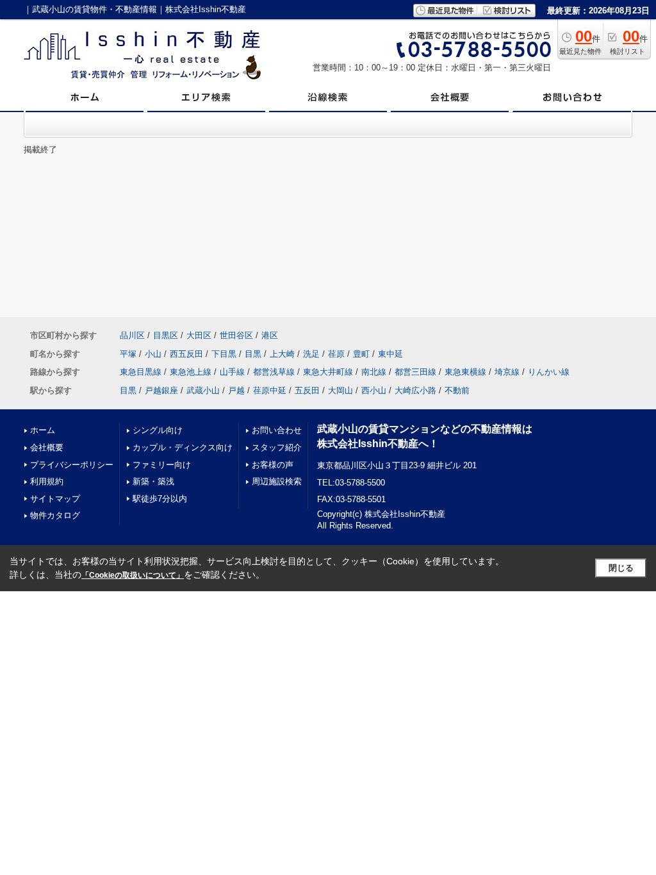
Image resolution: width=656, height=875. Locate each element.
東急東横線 (465, 372)
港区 (269, 335)
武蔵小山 (203, 390)
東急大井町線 (328, 372)
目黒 (253, 354)
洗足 (311, 354)
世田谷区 (236, 335)
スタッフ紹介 (277, 447)
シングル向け (158, 430)
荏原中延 (269, 390)
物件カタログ (55, 515)
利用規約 (46, 481)
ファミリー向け (162, 465)
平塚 (128, 354)
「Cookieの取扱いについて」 (132, 575)
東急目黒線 (140, 372)
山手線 (232, 372)
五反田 (307, 390)
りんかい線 (549, 372)
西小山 (373, 390)
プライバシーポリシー (71, 465)
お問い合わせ (277, 430)
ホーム (42, 430)
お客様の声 (272, 465)
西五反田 (186, 354)
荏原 (336, 354)
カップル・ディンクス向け (183, 447)
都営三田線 (415, 372)
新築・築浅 (153, 481)
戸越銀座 (161, 390)
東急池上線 (190, 372)
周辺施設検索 (277, 481)
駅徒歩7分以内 (160, 498)
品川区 (132, 335)
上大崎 (282, 354)
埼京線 (507, 372)
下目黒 (223, 354)
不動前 (457, 390)
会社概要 (46, 447)
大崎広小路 (415, 390)
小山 (153, 354)
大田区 (198, 335)
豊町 (361, 354)
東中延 (390, 354)
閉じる (621, 568)
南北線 (373, 372)
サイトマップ (55, 498)
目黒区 (165, 335)
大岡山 (340, 390)
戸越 (236, 390)
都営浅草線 (274, 372)
